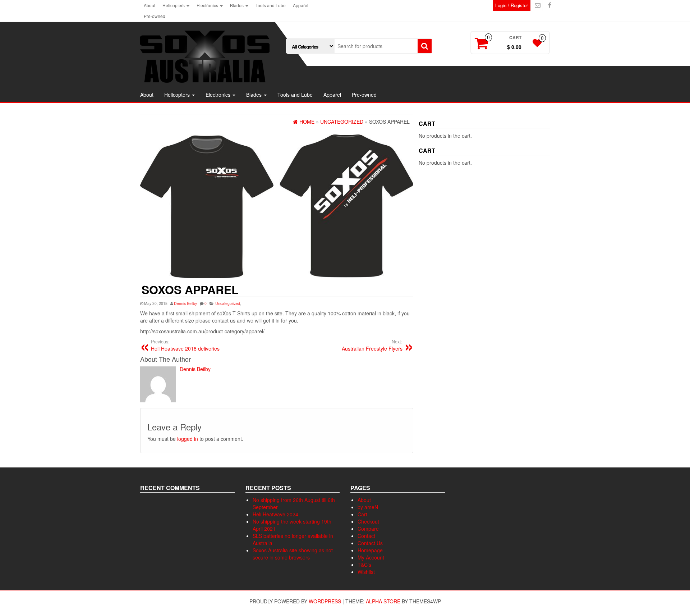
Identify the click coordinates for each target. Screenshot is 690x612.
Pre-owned (154, 16)
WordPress (325, 601)
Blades (237, 5)
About (149, 5)
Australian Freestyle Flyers (372, 345)
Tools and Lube (271, 5)
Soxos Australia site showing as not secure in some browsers (293, 554)
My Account (371, 557)
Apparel (300, 5)
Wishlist (366, 571)
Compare (368, 528)
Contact (366, 535)
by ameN (368, 507)
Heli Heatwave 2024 (275, 514)
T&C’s (364, 564)
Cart (362, 514)
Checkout (368, 521)
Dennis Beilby (185, 303)
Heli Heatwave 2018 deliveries (185, 345)
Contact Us (370, 543)
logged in (187, 438)
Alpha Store (383, 601)
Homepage (370, 550)
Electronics (208, 5)
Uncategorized (227, 303)
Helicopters (174, 5)
